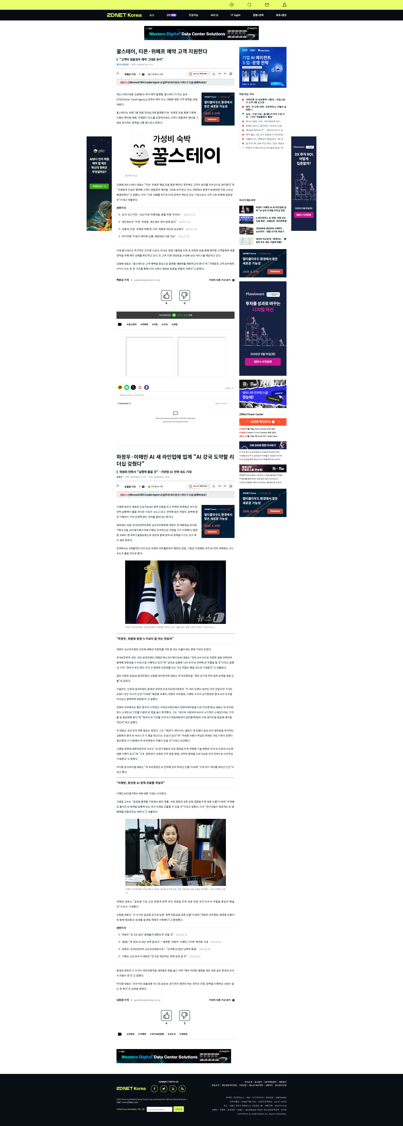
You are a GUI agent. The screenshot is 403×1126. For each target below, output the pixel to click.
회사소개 (248, 1081)
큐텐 (175, 324)
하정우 (131, 1034)
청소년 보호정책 (256, 1085)
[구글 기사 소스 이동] (199, 74)
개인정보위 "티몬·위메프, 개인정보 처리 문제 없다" (149, 222)
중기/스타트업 (122, 64)
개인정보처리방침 (229, 1085)
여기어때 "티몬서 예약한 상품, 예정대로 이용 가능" (149, 236)
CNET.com (121, 1102)
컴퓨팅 (119, 476)
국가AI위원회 (158, 1034)
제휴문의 (283, 1081)
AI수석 (173, 1034)
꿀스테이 (132, 324)
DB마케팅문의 (270, 1081)
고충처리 (269, 1085)
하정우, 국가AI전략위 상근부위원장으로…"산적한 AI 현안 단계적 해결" (159, 949)
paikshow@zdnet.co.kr (147, 280)
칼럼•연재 (258, 15)
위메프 (145, 324)
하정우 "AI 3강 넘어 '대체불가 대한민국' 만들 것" (148, 934)
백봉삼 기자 (130, 74)
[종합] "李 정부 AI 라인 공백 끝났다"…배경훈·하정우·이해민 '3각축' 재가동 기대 (165, 942)
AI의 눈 (215, 15)
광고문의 (258, 1081)
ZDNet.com (132, 1102)
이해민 (143, 1034)
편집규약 (215, 1085)
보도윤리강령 (281, 1085)
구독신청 (178, 1109)
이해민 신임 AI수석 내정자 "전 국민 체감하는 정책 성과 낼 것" (154, 956)
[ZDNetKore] (128, 8)
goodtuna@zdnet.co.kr (147, 1000)
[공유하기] (214, 74)
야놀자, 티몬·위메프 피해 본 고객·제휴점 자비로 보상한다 (152, 229)
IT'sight (236, 15)
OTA (165, 324)
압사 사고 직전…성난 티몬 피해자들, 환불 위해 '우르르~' (152, 214)
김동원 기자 (130, 486)
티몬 (156, 324)
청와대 (184, 1034)
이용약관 (243, 1085)
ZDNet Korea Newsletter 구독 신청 (130, 1109)
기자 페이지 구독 (156, 74)
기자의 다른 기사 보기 (220, 280)
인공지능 (193, 15)
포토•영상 (281, 15)
